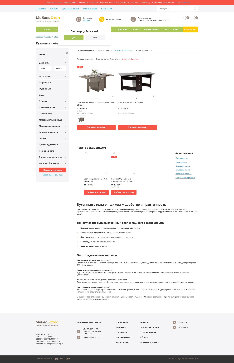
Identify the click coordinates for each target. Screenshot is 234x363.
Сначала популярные (123, 50)
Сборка (144, 337)
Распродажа (190, 29)
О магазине (41, 8)
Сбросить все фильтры (53, 175)
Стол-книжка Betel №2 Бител (130, 102)
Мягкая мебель (151, 29)
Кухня (47, 29)
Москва (86, 20)
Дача (166, 29)
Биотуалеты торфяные (185, 177)
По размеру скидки (143, 50)
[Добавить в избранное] (113, 96)
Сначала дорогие (104, 50)
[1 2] (137, 82)
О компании (122, 322)
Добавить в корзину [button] (96, 127)
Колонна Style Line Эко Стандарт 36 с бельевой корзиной (121, 180)
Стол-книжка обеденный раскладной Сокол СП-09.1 (96, 103)
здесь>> (186, 2)
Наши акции (106, 8)
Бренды (144, 322)
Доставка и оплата (70, 8)
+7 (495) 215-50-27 (113, 19)
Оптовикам (121, 332)
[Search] (195, 8)
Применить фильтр (52, 170)
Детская (136, 29)
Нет (95, 37)
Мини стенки (181, 162)
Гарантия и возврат (150, 342)
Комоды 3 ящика (183, 170)
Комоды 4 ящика (183, 166)
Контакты (54, 8)
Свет (175, 29)
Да (73, 37)
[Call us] (101, 19)
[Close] (67, 53)
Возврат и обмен (90, 8)
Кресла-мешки (182, 158)
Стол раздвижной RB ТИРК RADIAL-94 (95, 180)
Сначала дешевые (86, 50)
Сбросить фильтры (130, 59)
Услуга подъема (148, 332)
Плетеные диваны (183, 173)
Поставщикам (123, 337)
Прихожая (122, 29)
